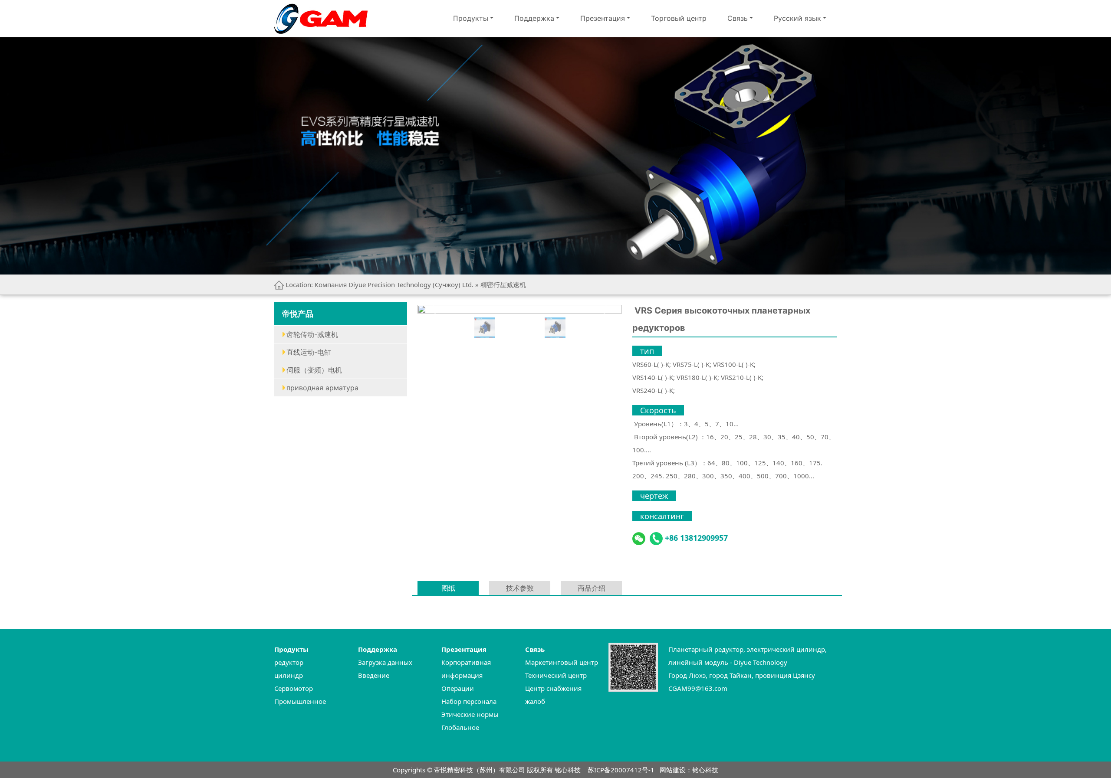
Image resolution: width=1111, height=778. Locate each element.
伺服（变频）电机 (314, 370)
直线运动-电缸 (308, 352)
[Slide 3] (531, 328)
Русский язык (797, 18)
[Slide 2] (508, 328)
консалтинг (662, 516)
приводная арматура (322, 387)
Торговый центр (679, 18)
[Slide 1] (484, 328)
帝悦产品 (297, 313)
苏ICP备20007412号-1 (621, 769)
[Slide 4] (555, 328)
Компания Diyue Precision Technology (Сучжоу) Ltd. (394, 284)
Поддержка (534, 18)
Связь (737, 18)
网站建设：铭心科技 (689, 769)
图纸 (448, 588)
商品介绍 (591, 588)
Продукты (470, 18)
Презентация (602, 18)
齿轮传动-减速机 (312, 334)
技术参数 (520, 588)
